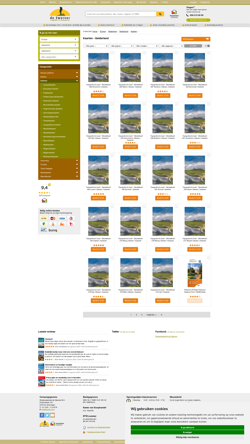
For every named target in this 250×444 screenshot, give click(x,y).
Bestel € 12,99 (195, 301)
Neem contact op (199, 20)
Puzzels (44, 164)
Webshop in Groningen (123, 2)
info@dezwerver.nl (48, 409)
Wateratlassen (49, 140)
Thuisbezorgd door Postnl (96, 432)
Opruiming (45, 160)
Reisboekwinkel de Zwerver (166, 336)
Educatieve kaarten (50, 88)
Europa (103, 31)
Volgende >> (152, 314)
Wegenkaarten (49, 152)
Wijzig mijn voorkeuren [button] (187, 437)
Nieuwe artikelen (47, 73)
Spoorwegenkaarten (51, 112)
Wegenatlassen (49, 148)
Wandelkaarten (49, 132)
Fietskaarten (48, 92)
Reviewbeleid (119, 442)
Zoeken (160, 14)
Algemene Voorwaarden (68, 442)
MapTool (52, 2)
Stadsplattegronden (51, 116)
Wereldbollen (46, 176)
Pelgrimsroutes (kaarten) (53, 108)
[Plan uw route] (52, 415)
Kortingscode (87, 442)
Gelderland (123, 31)
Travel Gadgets (46, 168)
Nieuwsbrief (105, 2)
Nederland (112, 31)
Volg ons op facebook (176, 332)
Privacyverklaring (103, 442)
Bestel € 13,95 (98, 95)
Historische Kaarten (51, 100)
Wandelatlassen (49, 128)
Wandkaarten (46, 172)
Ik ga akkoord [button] (187, 427)
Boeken (44, 76)
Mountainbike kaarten (51, 104)
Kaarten (44, 80)
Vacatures (154, 2)
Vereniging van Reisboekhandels (98, 427)
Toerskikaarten (49, 120)
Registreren (205, 2)
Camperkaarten (49, 85)
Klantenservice (65, 2)
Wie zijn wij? (141, 2)
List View (206, 46)
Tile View (208, 46)
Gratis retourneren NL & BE (86, 2)
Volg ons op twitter (128, 332)
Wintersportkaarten (50, 156)
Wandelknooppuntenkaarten (54, 136)
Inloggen (193, 2)
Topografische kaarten (52, 124)
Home (42, 2)
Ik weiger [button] (187, 432)
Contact (165, 2)
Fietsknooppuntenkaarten (53, 96)
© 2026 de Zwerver (47, 442)
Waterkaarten (48, 144)
